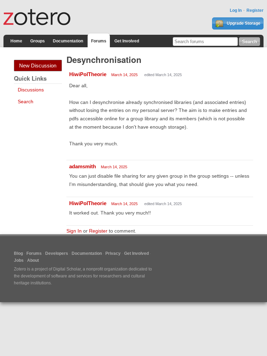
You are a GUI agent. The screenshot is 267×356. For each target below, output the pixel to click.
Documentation (68, 41)
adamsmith (82, 166)
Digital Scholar (67, 269)
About (33, 260)
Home (16, 41)
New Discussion (37, 65)
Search (25, 101)
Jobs (19, 260)
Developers (56, 253)
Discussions (31, 89)
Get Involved (126, 41)
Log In (236, 10)
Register (255, 10)
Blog (18, 253)
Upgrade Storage (243, 23)
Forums (98, 41)
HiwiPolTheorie (87, 74)
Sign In (74, 231)
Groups (37, 41)
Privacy (113, 253)
